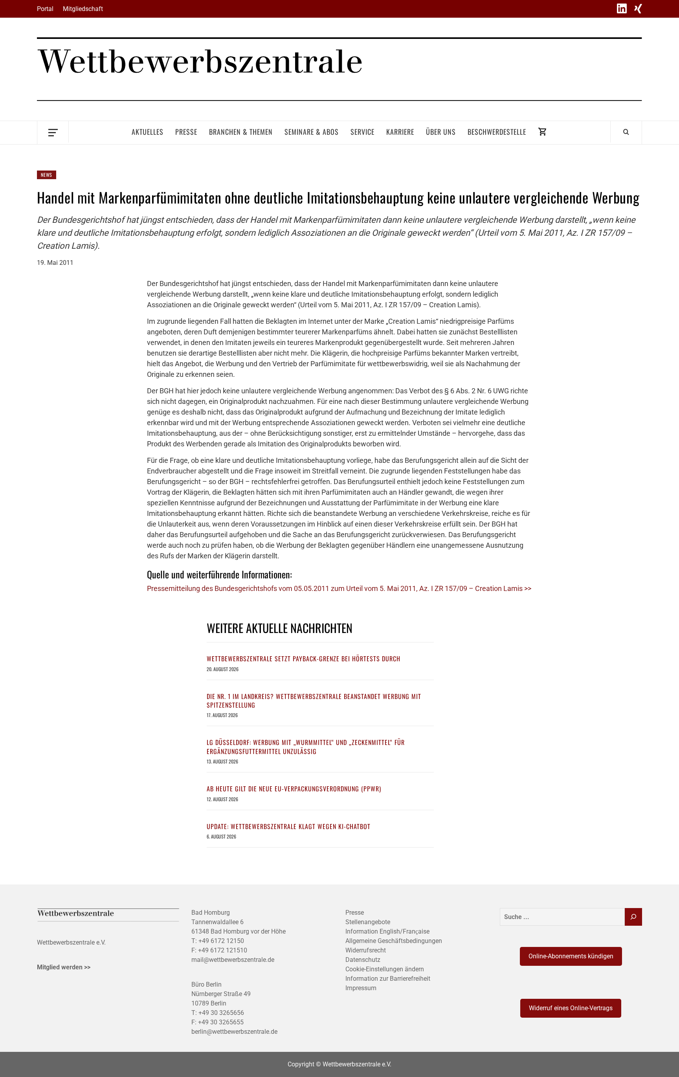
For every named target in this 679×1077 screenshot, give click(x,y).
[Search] (626, 131)
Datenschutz (362, 959)
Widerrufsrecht (365, 950)
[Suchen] (633, 917)
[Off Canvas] (52, 132)
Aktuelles (147, 132)
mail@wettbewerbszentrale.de (232, 959)
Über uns (441, 132)
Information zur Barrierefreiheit (387, 978)
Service (362, 132)
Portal (45, 9)
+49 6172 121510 (222, 950)
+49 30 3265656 (221, 1012)
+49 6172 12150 (221, 941)
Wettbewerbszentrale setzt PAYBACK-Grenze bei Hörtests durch (303, 658)
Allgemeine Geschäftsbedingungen (393, 941)
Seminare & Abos (311, 132)
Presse (186, 132)
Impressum (360, 988)
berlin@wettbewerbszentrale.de (234, 1031)
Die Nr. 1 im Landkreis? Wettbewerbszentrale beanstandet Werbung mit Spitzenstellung (314, 701)
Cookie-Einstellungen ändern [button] (384, 969)
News (46, 174)
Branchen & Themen (241, 132)
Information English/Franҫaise (387, 931)
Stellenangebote (367, 922)
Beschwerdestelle (497, 132)
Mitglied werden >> (63, 967)
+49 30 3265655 (221, 1022)
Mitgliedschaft (83, 9)
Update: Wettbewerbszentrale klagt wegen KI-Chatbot (289, 826)
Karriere (400, 132)
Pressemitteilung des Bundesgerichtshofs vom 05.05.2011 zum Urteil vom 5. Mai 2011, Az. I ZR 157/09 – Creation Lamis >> (339, 588)
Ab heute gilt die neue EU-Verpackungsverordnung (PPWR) (294, 788)
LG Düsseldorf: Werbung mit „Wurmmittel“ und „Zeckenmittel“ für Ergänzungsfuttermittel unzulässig (306, 747)
